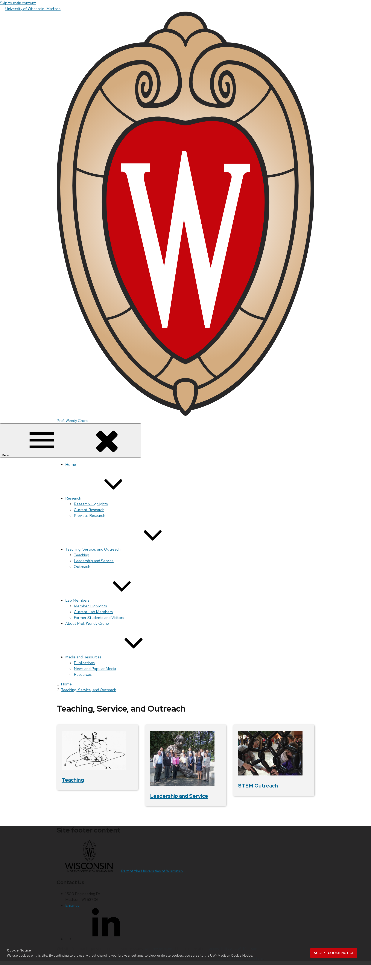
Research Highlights (91, 503)
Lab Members (77, 600)
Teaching (81, 555)
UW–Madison (33, 8)
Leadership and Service (94, 560)
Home (70, 464)
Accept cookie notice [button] (334, 953)
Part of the (152, 871)
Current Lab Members (93, 611)
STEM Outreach (258, 785)
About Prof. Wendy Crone (87, 623)
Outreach (82, 566)
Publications (84, 662)
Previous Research (89, 515)
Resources (83, 674)
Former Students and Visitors (99, 617)
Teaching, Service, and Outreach (92, 549)
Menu (5, 455)
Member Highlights (90, 606)
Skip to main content (18, 2)
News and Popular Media (95, 668)
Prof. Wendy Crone (72, 420)
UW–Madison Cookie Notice (231, 955)
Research (73, 498)
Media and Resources (83, 657)
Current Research (89, 509)
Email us (72, 905)
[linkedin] (106, 938)
